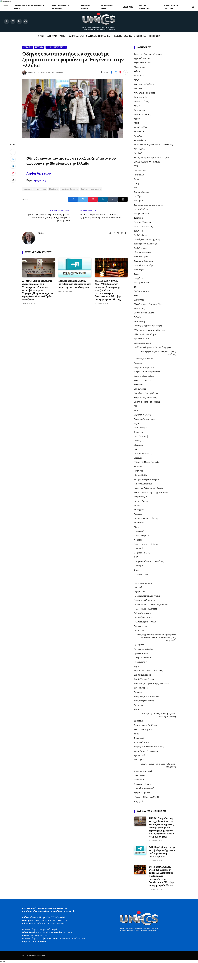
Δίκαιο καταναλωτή (142, 252)
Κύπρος (137, 505)
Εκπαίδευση (139, 321)
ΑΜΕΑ (136, 80)
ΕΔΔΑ (136, 295)
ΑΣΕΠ (136, 123)
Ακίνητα (137, 71)
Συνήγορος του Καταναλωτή (146, 696)
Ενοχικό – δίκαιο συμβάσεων (170, 6)
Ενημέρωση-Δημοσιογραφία (146, 367)
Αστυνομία (139, 131)
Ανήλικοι (138, 88)
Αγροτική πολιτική (142, 58)
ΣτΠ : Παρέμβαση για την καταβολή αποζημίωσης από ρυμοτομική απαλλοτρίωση (74, 284)
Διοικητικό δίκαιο (141, 282)
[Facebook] (12, 152)
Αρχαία (137, 119)
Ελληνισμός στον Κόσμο (145, 334)
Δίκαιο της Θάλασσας (143, 261)
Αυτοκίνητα (139, 149)
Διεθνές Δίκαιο (140, 235)
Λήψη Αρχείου (38, 173)
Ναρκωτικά (139, 531)
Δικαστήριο (139, 269)
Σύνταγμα (138, 705)
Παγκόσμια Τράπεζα (143, 583)
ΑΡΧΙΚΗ (41, 36)
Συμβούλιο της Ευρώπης (145, 679)
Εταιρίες (138, 410)
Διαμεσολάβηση (141, 209)
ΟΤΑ (136, 578)
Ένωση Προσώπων (142, 380)
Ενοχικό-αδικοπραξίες (145, 6)
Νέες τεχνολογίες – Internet (146, 544)
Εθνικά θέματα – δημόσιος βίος (148, 304)
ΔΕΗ (136, 188)
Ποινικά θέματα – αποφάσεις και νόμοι (29, 6)
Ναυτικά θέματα (141, 535)
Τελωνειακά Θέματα (143, 729)
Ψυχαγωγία (139, 801)
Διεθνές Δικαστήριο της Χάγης (147, 239)
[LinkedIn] (12, 165)
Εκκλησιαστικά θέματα (144, 313)
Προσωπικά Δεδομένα (143, 649)
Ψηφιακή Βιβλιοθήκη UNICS (146, 797)
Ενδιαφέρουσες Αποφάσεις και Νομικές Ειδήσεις (158, 353)
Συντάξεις (138, 709)
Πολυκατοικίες (140, 626)
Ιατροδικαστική (141, 436)
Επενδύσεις (139, 384)
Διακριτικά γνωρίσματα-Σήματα (148, 205)
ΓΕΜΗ (136, 166)
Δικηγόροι (138, 278)
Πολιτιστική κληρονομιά (145, 622)
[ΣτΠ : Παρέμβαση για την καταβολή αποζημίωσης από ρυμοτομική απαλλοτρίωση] (74, 267)
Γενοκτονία (139, 175)
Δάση (136, 183)
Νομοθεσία (139, 548)
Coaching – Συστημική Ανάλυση (148, 54)
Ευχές (136, 423)
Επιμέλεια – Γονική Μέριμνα (146, 393)
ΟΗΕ (136, 557)
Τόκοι (136, 734)
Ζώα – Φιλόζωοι (141, 428)
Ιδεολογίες (138, 440)
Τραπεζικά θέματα (142, 742)
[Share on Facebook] (112, 72)
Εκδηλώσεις (139, 308)
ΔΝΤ (136, 287)
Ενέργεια (138, 363)
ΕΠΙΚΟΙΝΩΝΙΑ (154, 36)
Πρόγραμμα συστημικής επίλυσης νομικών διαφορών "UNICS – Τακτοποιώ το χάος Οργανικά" (156, 638)
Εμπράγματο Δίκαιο (107, 6)
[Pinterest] (12, 172)
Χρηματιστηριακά (142, 792)
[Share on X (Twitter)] (116, 72)
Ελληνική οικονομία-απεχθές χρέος (150, 330)
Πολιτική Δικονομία (142, 613)
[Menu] (6, 7)
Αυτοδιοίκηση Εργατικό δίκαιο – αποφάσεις (153, 144)
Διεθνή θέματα (140, 248)
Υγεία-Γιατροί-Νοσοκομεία (146, 751)
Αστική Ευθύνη (140, 127)
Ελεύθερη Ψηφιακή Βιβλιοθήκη (148, 326)
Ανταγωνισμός (140, 97)
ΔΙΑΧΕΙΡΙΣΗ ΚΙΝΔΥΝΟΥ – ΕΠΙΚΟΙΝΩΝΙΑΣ (130, 36)
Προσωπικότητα (141, 653)
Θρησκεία (138, 432)
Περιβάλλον (139, 591)
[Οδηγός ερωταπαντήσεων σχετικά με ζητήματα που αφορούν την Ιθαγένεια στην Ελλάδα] (72, 137)
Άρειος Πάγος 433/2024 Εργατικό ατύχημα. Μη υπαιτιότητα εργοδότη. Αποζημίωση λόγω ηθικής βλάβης (48, 217)
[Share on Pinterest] (120, 72)
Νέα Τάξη (138, 540)
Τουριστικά (139, 738)
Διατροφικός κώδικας (143, 226)
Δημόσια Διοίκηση (142, 192)
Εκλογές (137, 317)
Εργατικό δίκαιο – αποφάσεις (60, 6)
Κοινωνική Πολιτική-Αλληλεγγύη (149, 488)
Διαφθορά (138, 231)
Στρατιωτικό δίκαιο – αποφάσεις (148, 670)
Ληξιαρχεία (139, 509)
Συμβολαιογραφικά (142, 675)
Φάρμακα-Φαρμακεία (143, 771)
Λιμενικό (138, 514)
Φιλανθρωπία (140, 775)
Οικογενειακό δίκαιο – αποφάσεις (149, 561)
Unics (32, 72)
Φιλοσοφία (139, 780)
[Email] (12, 179)
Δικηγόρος (41, 189)
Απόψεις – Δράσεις (142, 114)
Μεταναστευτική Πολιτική (146, 518)
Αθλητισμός (139, 67)
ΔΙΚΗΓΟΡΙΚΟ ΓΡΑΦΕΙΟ (56, 36)
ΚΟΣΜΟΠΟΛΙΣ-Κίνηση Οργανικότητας (151, 492)
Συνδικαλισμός (140, 688)
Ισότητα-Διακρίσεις (143, 453)
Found (2, 961)
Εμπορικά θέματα (86, 6)
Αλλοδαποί (27, 47)
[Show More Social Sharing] (125, 72)
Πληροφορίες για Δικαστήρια (147, 596)
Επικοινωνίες (140, 389)
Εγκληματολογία (141, 291)
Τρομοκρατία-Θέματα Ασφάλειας (149, 746)
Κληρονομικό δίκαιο (143, 484)
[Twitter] (12, 159)
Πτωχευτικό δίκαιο (142, 657)
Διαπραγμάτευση (141, 213)
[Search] (192, 7)
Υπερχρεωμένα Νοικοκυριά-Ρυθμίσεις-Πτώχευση (158, 765)
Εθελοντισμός (140, 300)
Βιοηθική (138, 153)
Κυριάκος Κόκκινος (69, 189)
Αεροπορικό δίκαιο (142, 62)
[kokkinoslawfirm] (99, 21)
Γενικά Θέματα (140, 170)
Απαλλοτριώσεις (141, 101)
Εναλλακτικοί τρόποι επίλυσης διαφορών (152, 347)
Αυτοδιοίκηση (140, 140)
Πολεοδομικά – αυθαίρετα (145, 609)
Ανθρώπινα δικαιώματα (144, 93)
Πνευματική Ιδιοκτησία (144, 600)
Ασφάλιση (138, 136)
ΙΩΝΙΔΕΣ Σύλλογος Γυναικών (146, 462)
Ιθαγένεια (39, 47)
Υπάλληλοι (139, 759)
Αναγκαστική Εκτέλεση (144, 84)
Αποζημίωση (128, 7)
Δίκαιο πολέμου (141, 257)
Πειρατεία (138, 587)
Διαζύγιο (138, 196)
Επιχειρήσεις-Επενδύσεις (145, 397)
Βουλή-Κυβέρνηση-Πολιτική (147, 162)
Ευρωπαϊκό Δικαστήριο (144, 419)
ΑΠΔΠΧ (137, 106)
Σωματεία (138, 721)
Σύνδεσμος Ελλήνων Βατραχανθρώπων (151, 683)
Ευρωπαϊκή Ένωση (142, 415)
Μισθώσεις (139, 522)
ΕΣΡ (135, 406)
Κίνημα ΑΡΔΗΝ (140, 475)
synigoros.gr (40, 180)
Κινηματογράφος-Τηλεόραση (147, 479)
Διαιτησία (138, 200)
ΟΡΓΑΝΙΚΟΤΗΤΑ (141, 574)
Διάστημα (138, 218)
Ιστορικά (138, 458)
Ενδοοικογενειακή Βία (144, 359)
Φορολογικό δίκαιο (142, 784)
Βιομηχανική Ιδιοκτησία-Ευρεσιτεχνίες (151, 157)
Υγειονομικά (139, 755)
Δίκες (136, 274)
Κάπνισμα (138, 471)
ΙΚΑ (135, 449)
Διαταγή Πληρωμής (142, 222)
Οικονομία (138, 566)
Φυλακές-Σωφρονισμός (144, 788)
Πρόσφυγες (139, 644)
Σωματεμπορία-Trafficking (145, 725)
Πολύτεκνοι (139, 630)
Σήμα (136, 666)
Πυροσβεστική (140, 662)
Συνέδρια (138, 692)
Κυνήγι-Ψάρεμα (141, 501)
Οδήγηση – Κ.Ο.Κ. (142, 553)
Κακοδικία (138, 466)
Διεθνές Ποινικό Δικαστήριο (146, 244)
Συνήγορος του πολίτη (56, 47)
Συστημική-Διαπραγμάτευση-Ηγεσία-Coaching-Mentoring (159, 715)
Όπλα (136, 570)
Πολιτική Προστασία (143, 617)
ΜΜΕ (136, 527)
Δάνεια (137, 179)
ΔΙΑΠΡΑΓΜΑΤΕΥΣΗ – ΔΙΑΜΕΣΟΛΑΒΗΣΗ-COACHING (89, 36)
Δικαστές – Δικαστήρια (144, 265)
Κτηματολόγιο (140, 497)
